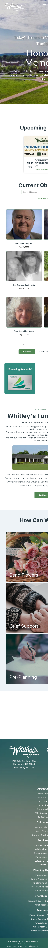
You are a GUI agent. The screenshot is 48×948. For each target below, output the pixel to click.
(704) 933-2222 (27, 767)
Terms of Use (22, 946)
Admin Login (33, 946)
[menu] (44, 4)
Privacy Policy (11, 946)
